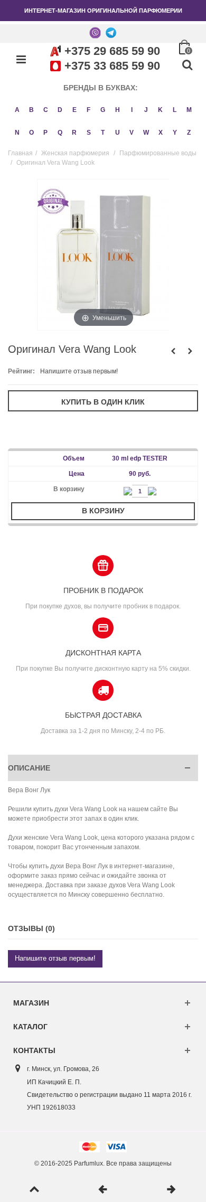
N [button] (17, 132)
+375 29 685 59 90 (112, 51)
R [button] (74, 132)
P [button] (45, 132)
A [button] (17, 110)
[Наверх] (34, 1190)
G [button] (102, 110)
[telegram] (111, 32)
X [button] (160, 132)
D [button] (60, 110)
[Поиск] (187, 65)
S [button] (89, 132)
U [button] (117, 132)
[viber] (95, 32)
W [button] (146, 132)
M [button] (189, 110)
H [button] (117, 110)
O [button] (31, 132)
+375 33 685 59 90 (112, 65)
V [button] (131, 132)
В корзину (103, 510)
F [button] (88, 110)
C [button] (45, 110)
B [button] (31, 110)
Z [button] (189, 132)
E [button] (74, 110)
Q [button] (60, 132)
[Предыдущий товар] (103, 1190)
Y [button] (175, 132)
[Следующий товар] (171, 1190)
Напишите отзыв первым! (79, 371)
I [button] (132, 110)
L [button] (174, 110)
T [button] (103, 132)
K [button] (160, 110)
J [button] (146, 110)
